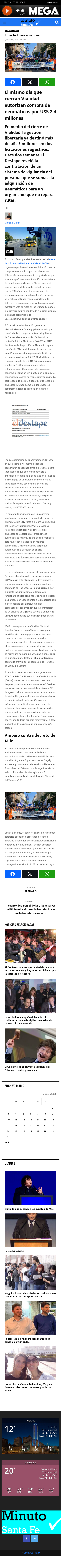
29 (45, 1131)
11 (16, 1119)
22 (45, 1125)
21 (38, 1125)
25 (16, 1131)
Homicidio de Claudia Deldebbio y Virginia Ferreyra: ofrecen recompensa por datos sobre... (28, 1387)
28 (38, 1131)
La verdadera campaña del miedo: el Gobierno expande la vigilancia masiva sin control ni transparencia (28, 1020)
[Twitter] (34, 1538)
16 (52, 1119)
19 (23, 1125)
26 (23, 1131)
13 (30, 1119)
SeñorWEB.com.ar (32, 1553)
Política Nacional (11, 31)
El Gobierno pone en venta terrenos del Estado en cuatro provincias (27, 1068)
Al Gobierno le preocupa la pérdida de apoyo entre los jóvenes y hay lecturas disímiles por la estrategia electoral (30, 970)
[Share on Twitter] (30, 82)
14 (38, 1119)
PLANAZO (31, 891)
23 (52, 1125)
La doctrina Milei (14, 1251)
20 (30, 1125)
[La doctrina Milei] (30, 1230)
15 (45, 1119)
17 (8, 1125)
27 (30, 1131)
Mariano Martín (12, 222)
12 (23, 1119)
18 (16, 1125)
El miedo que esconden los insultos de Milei (29, 1209)
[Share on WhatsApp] (47, 82)
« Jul (7, 1142)
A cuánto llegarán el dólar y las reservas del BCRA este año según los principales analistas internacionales (31, 909)
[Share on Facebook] (13, 82)
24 (8, 1131)
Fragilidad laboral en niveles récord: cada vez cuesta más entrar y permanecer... (30, 1295)
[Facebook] (26, 1538)
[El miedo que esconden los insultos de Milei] (30, 1188)
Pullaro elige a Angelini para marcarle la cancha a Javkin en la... (27, 1340)
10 (8, 1119)
